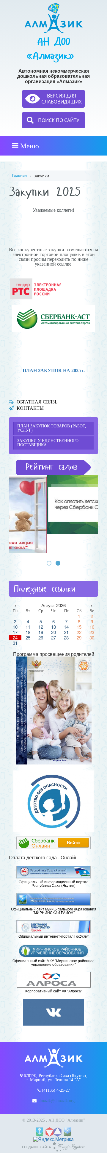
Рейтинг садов (52, 466)
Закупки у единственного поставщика (47, 442)
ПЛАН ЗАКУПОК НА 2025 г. (54, 370)
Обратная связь (37, 401)
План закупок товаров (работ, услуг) (51, 428)
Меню (28, 145)
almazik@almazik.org (56, 1101)
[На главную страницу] (54, 18)
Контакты (30, 408)
